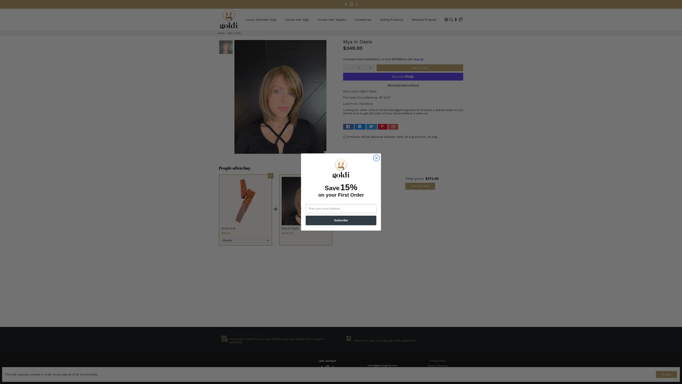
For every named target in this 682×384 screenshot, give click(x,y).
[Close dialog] (376, 158)
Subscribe (341, 220)
